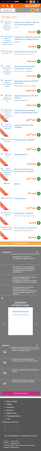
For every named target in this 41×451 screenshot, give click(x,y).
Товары (9, 404)
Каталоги (10, 410)
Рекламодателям (13, 416)
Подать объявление (20, 393)
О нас (8, 419)
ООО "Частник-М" (23, 441)
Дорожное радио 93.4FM (14, 429)
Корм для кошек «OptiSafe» (24, 140)
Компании (10, 407)
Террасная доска (20, 154)
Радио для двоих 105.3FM (14, 431)
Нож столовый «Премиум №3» (25, 228)
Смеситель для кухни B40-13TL (25, 52)
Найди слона (11, 413)
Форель (17, 184)
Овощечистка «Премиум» (23, 213)
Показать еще (20, 243)
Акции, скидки (11, 401)
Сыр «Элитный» (20, 198)
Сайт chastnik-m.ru (12, 427)
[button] (4, 324)
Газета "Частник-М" (12, 425)
